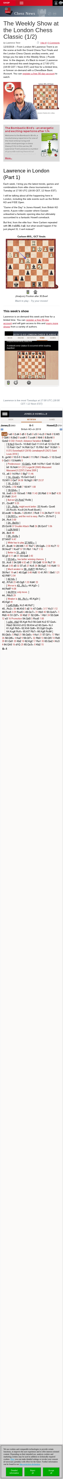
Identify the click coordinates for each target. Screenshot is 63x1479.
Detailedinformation (14, 1471)
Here (12, 1459)
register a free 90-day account (39, 73)
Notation (31, 419)
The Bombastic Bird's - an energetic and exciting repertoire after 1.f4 (29, 129)
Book (11, 419)
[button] (21, 3)
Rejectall (32, 1471)
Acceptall (51, 1471)
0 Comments (54, 43)
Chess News (24, 13)
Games (52, 419)
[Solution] (28, 292)
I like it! (43, 43)
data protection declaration (29, 1464)
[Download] (35, 292)
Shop (6, 3)
